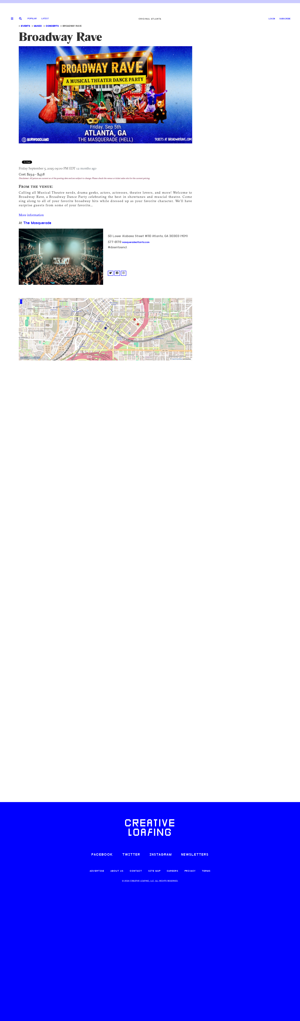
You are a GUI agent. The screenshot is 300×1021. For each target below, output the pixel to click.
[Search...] (20, 19)
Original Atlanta (150, 19)
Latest (45, 19)
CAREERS (172, 871)
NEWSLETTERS (195, 855)
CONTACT (136, 871)
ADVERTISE (97, 871)
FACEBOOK (102, 855)
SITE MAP (154, 871)
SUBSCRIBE (285, 19)
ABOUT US (116, 871)
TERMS (206, 871)
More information (31, 215)
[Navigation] (10, 19)
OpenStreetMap (177, 359)
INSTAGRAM (161, 855)
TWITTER (131, 855)
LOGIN (272, 19)
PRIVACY (190, 871)
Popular (32, 19)
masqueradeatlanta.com (136, 242)
